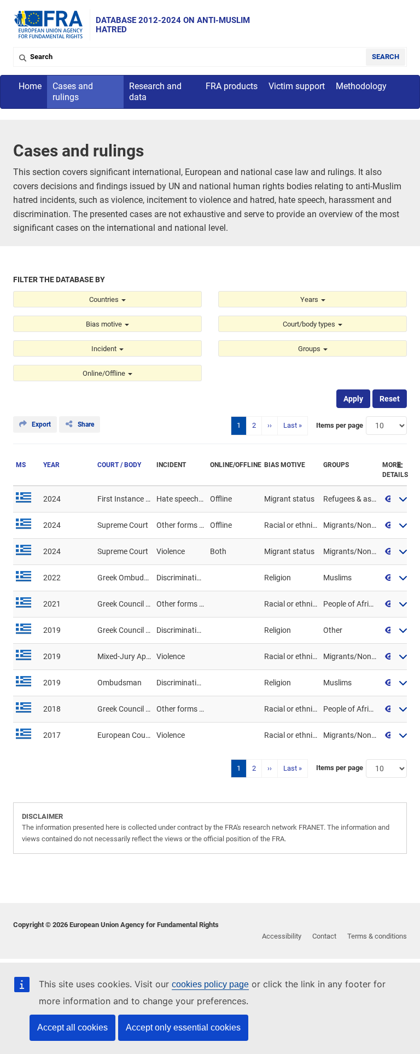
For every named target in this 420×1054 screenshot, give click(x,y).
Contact (324, 936)
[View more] (389, 499)
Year (51, 465)
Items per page (339, 425)
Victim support (297, 86)
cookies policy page (210, 984)
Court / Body (119, 465)
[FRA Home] (48, 24)
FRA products (232, 86)
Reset (390, 398)
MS (21, 465)
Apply (353, 398)
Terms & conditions (377, 936)
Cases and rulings (72, 91)
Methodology (361, 86)
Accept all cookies (72, 1027)
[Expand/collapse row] (403, 499)
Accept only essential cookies (183, 1027)
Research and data (155, 91)
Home (30, 86)
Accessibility (281, 936)
